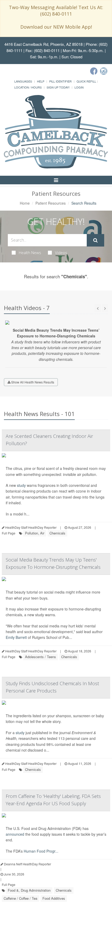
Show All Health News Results (32, 382)
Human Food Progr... (41, 851)
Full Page (8, 533)
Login (79, 87)
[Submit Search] (95, 240)
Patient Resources (50, 203)
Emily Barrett (16, 637)
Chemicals (57, 533)
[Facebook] (93, 71)
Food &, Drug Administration (29, 890)
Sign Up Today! (58, 87)
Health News (30, 252)
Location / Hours (28, 87)
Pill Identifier (60, 81)
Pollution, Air (34, 533)
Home (25, 203)
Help (40, 81)
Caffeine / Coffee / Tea (20, 898)
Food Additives (53, 898)
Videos (61, 252)
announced (15, 834)
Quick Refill (86, 81)
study (21, 485)
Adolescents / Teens (40, 656)
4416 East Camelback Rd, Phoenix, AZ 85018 (43, 44)
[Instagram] (103, 71)
